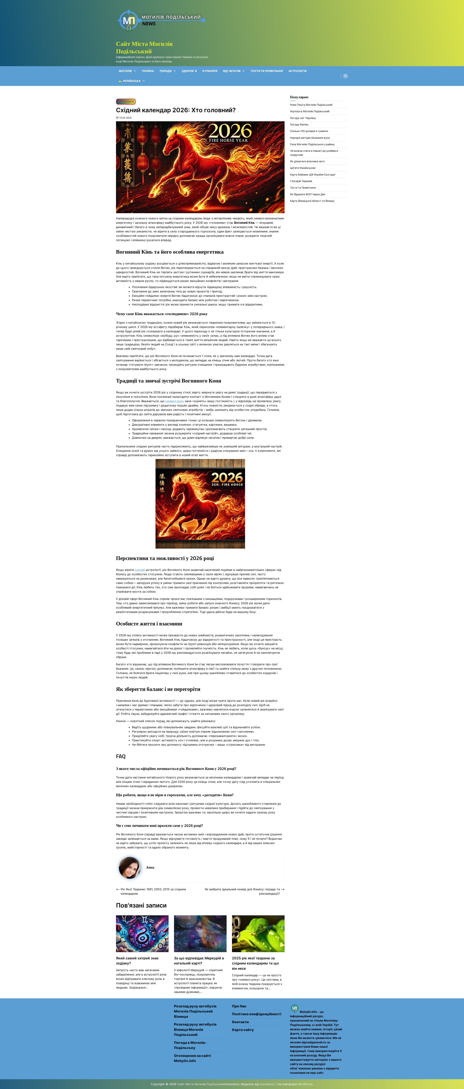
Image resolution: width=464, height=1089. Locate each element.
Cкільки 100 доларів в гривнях (309, 131)
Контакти (240, 1022)
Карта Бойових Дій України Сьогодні (312, 174)
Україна (148, 71)
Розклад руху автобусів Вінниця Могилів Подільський (195, 1029)
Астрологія (297, 71)
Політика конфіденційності (256, 1014)
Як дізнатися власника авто (307, 161)
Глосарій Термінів (301, 181)
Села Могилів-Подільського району (312, 144)
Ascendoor (267, 1084)
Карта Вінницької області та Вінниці (312, 200)
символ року (174, 401)
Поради (166, 71)
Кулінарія (209, 71)
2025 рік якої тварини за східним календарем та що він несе (255, 963)
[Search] (345, 76)
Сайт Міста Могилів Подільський (144, 47)
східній (140, 570)
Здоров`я (189, 71)
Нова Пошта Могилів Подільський (311, 104)
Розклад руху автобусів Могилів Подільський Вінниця (195, 1011)
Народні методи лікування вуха (310, 137)
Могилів (125, 71)
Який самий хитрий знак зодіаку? (137, 961)
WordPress (305, 1084)
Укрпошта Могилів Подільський (309, 111)
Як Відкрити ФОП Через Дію (307, 194)
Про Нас (239, 1006)
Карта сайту (243, 1030)
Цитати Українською (303, 167)
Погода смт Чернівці (303, 117)
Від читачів (232, 71)
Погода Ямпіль (299, 124)
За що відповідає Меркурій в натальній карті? (199, 961)
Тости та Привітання (266, 71)
